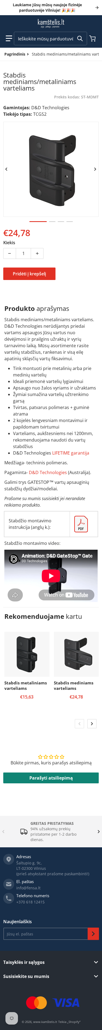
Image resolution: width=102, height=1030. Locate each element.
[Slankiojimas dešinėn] (95, 169)
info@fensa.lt (28, 887)
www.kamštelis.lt (45, 1022)
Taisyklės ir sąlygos (24, 962)
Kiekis (9, 243)
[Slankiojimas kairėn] (7, 169)
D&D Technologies (48, 472)
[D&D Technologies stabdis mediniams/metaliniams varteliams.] (38, 221)
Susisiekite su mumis (26, 976)
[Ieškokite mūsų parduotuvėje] (79, 38)
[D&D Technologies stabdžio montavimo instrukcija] (83, 524)
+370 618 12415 (30, 902)
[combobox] (50, 38)
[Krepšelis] (93, 38)
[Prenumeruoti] (93, 934)
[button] (9, 38)
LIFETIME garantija (70, 453)
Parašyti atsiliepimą (51, 778)
